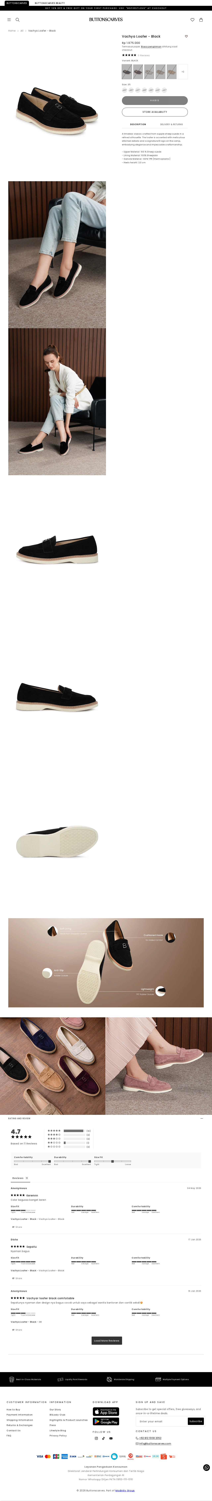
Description (138, 124)
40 (157, 90)
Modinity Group (125, 1490)
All (22, 30)
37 (137, 90)
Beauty (50, 3)
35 (124, 90)
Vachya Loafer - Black (23, 1219)
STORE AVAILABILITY (155, 112)
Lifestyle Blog (58, 1430)
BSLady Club (57, 1414)
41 (164, 90)
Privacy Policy (58, 1435)
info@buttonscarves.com (155, 1443)
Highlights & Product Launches (69, 1420)
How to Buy (13, 1409)
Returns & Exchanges (20, 1425)
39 (151, 90)
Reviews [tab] (17, 1178)
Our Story (55, 1409)
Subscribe (195, 1421)
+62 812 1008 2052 (150, 1438)
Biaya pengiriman (151, 46)
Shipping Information (20, 1420)
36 (131, 90)
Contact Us (14, 1430)
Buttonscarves (17, 3)
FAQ (9, 1435)
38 (144, 90)
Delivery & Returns (171, 124)
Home (12, 30)
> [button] (107, 1341)
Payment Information (20, 1414)
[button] (9, 19)
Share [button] (18, 1227)
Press (53, 1425)
